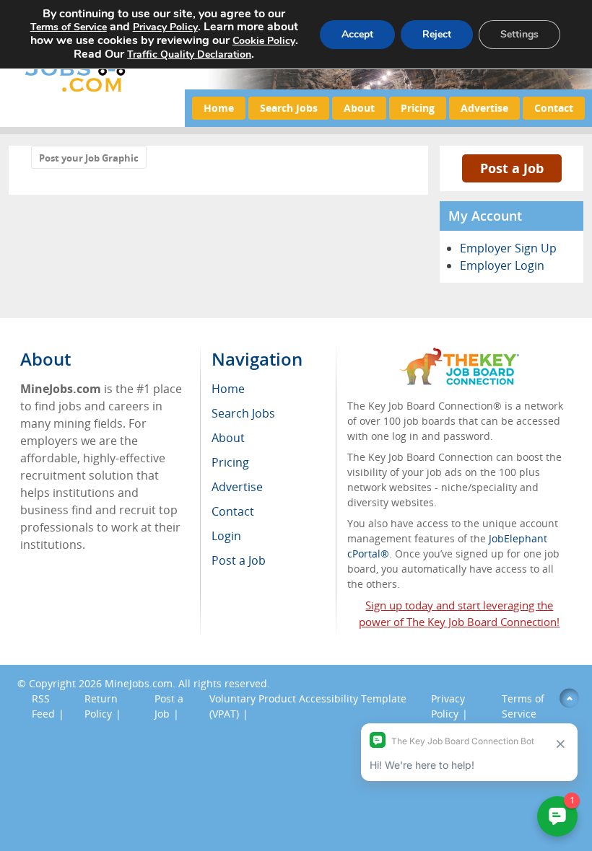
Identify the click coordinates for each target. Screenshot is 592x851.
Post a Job (512, 168)
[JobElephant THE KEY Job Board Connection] (459, 354)
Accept (357, 34)
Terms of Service (68, 27)
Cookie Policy (263, 41)
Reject (436, 34)
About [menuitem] (228, 438)
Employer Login (502, 265)
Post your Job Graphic (89, 157)
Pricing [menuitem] (230, 462)
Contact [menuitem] (233, 511)
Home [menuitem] (228, 389)
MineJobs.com (139, 683)
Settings (519, 34)
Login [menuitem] (226, 536)
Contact (553, 108)
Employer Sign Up (508, 248)
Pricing (418, 108)
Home (219, 108)
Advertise (484, 108)
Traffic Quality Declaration (189, 54)
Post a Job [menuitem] (239, 560)
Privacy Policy (165, 27)
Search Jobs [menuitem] (243, 413)
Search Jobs (289, 108)
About (359, 108)
